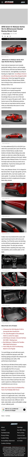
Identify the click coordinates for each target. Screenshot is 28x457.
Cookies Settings (6, 443)
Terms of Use (21, 435)
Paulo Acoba (6, 33)
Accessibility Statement (8, 440)
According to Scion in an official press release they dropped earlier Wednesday (14, 76)
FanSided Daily (5, 432)
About (3, 427)
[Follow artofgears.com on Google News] (24, 410)
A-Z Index (20, 440)
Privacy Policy (5, 435)
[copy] (10, 36)
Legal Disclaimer (22, 438)
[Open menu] (2, 2)
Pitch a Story (20, 432)
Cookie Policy (5, 438)
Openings (20, 427)
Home (2, 415)
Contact (3, 430)
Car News (8, 415)
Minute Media (8, 447)
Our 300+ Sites (21, 430)
